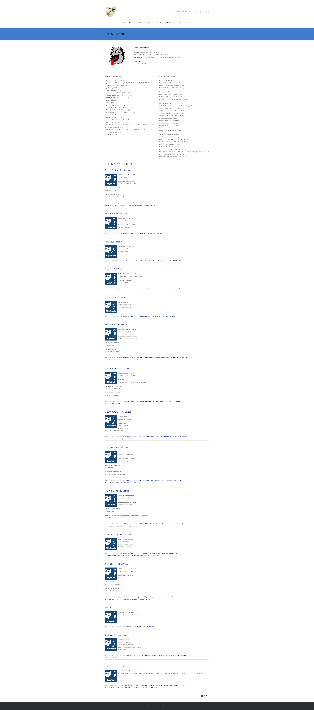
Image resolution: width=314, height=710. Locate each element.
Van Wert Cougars (117, 360)
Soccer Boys (152, 261)
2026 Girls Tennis (170, 316)
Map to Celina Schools (140, 64)
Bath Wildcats (126, 233)
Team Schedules (138, 61)
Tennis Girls (158, 316)
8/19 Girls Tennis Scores (115, 297)
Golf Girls (142, 233)
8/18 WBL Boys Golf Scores (117, 325)
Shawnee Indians (109, 205)
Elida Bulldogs (146, 203)
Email (179, 57)
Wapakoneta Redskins (134, 205)
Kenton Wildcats (160, 203)
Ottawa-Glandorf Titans (172, 203)
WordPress (165, 707)
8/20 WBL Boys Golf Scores (117, 170)
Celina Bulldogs (126, 203)
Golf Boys (153, 203)
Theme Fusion (167, 705)
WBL (141, 205)
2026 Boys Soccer (178, 261)
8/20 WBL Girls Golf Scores (117, 213)
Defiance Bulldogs (136, 203)
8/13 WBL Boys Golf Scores (117, 564)
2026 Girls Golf (161, 233)
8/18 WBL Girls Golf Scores (117, 368)
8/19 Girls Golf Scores (114, 269)
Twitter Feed (137, 68)
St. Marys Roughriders (121, 205)
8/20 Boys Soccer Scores (116, 242)
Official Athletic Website (141, 47)
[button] (189, 22)
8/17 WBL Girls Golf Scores (117, 491)
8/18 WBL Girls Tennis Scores (118, 412)
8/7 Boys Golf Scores (114, 666)
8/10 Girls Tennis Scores (115, 635)
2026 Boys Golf (151, 205)
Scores (181, 203)
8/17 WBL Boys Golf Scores (117, 447)
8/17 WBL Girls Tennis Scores (118, 534)
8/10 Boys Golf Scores (115, 607)
